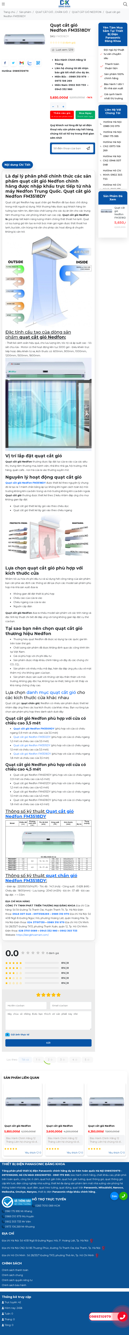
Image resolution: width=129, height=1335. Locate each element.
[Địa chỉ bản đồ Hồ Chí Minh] (97, 1255)
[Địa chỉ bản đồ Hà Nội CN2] (103, 1247)
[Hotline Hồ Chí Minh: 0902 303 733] (100, 175)
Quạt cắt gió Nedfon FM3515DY (31, 745)
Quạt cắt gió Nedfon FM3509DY (33, 728)
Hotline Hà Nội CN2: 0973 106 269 (112, 146)
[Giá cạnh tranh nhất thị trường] (101, 96)
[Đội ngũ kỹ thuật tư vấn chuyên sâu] (101, 54)
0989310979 (21, 70)
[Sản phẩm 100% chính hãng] (101, 76)
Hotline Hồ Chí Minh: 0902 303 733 (112, 174)
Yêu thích (33, 1152)
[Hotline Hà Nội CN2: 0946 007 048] (100, 160)
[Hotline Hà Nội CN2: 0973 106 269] (100, 146)
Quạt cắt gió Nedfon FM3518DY (32, 753)
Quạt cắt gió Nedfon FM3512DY (32, 737)
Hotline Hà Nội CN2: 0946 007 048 (112, 160)
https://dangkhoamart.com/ (32, 934)
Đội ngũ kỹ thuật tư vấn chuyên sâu (114, 54)
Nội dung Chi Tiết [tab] (17, 164)
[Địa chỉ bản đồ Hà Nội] (91, 1240)
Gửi (48, 1043)
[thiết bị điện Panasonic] (64, 4)
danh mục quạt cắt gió (51, 692)
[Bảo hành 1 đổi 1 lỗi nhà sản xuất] (101, 86)
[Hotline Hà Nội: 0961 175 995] (101, 134)
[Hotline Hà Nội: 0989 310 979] (101, 124)
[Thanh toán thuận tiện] (101, 66)
